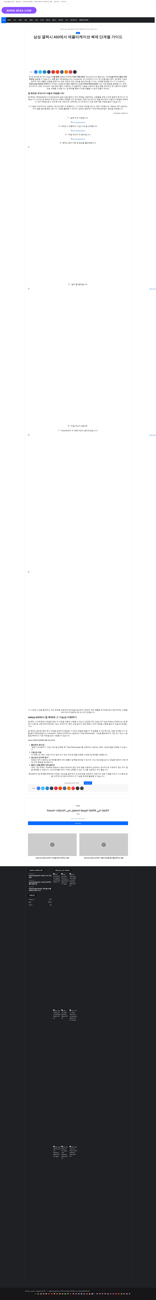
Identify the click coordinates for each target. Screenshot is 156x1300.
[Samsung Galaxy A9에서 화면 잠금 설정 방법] (57, 1077)
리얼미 (31, 20)
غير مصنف (31, 899)
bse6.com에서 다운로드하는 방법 (43, 1)
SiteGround (86, 1291)
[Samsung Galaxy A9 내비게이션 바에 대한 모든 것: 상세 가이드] (73, 1077)
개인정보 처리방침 (27, 1)
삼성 (4, 20)
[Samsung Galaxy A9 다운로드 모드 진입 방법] (57, 878)
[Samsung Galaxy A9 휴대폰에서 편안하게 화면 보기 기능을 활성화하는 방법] (73, 1213)
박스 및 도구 (74, 20)
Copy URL (88, 783)
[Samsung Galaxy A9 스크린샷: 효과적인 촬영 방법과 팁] (73, 941)
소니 (67, 20)
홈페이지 (18, 1)
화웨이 (9, 20)
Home (62, 29)
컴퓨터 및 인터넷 (83, 20)
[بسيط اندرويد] (19, 10)
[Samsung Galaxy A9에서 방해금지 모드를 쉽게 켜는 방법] (65, 941)
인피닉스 (60, 20)
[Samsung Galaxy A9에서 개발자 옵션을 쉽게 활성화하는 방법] (57, 1213)
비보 (36, 20)
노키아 (42, 20)
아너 (15, 20)
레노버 (48, 20)
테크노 (54, 20)
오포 (25, 20)
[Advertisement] (78, 56)
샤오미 (20, 20)
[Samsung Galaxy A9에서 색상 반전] (65, 1077)
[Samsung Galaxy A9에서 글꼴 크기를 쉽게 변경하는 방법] (65, 1213)
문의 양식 (56, 1)
